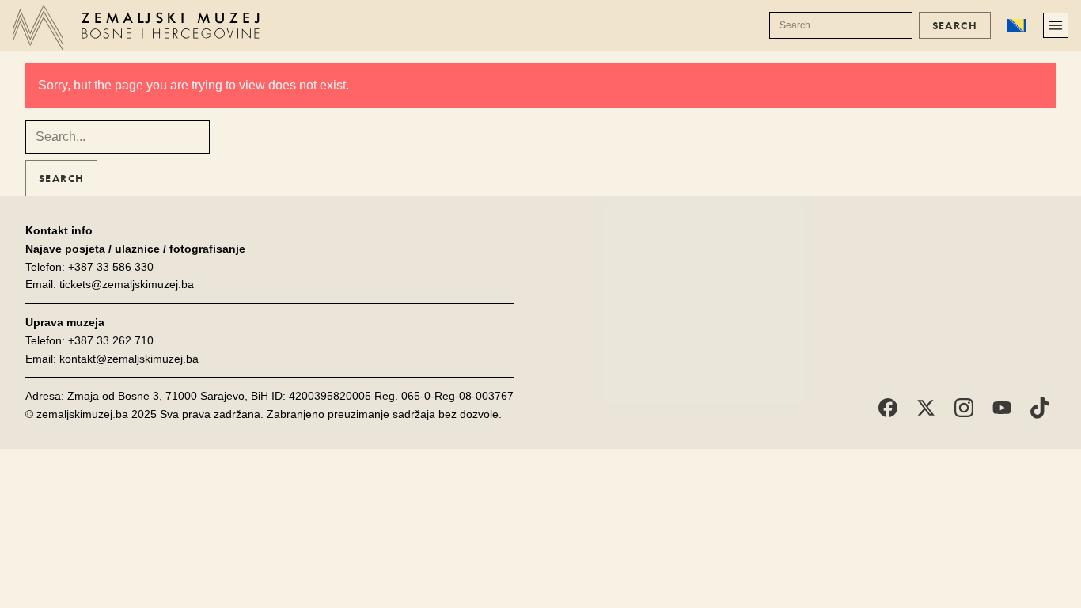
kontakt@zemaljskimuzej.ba (129, 358)
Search (954, 25)
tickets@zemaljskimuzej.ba (126, 284)
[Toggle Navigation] (1055, 25)
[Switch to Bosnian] (1017, 25)
